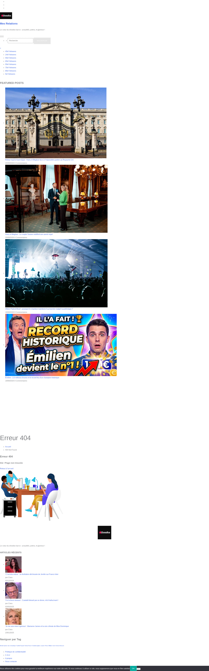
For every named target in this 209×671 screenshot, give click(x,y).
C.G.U (7, 655)
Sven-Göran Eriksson (58, 645)
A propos (8, 658)
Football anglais (36, 645)
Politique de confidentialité (15, 652)
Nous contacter (11, 661)
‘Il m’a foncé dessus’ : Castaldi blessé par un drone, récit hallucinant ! (31, 600)
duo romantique (12, 645)
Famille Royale (20, 645)
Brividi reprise (3, 645)
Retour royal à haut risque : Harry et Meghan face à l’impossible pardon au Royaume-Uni (39, 160)
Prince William (48, 645)
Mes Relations (9, 23)
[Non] (138, 669)
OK (133, 668)
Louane (42, 645)
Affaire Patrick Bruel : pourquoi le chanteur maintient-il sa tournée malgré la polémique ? (39, 309)
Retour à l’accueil (6, 468)
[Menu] (2, 36)
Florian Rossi (27, 645)
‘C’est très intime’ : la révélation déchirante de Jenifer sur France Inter (31, 574)
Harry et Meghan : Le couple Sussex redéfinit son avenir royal (29, 234)
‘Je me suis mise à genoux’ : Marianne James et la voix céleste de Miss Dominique (37, 626)
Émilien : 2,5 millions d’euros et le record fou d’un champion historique (32, 378)
